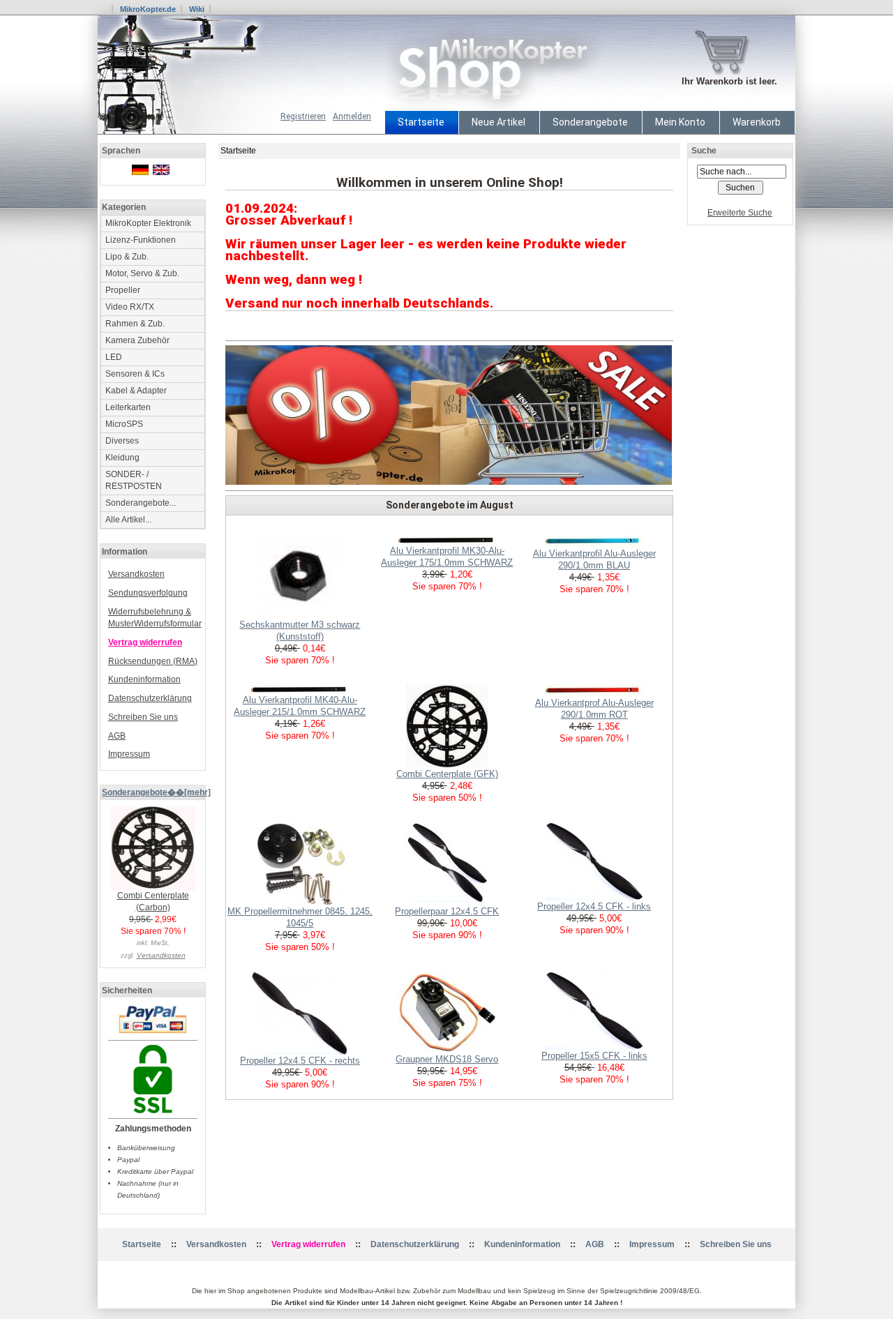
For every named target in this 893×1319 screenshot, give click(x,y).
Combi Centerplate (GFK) (447, 774)
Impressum (129, 754)
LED (113, 357)
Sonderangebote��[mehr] (156, 792)
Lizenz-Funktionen (140, 240)
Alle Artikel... (128, 520)
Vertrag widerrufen (145, 642)
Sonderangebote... (140, 503)
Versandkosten (136, 574)
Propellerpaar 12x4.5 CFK (447, 911)
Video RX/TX (129, 307)
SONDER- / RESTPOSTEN (133, 480)
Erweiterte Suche (739, 213)
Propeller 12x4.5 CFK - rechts (300, 1060)
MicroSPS (124, 424)
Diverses (122, 441)
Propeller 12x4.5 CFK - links (594, 906)
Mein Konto (680, 122)
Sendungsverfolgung (148, 593)
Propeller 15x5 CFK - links (594, 1055)
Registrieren (303, 116)
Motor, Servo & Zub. (142, 273)
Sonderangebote (590, 122)
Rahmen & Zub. (135, 324)
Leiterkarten (128, 407)
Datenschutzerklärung (150, 698)
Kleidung (122, 457)
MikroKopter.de (148, 9)
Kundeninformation (144, 679)
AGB (117, 736)
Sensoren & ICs (135, 374)
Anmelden (352, 116)
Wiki (196, 9)
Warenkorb (757, 122)
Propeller (122, 290)
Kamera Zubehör (137, 340)
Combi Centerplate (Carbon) (153, 901)
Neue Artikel (498, 122)
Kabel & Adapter (136, 390)
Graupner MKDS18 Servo (447, 1059)
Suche (703, 151)
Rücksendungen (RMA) (152, 661)
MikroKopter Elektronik (148, 223)
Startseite (421, 122)
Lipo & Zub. (127, 257)
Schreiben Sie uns (143, 717)
